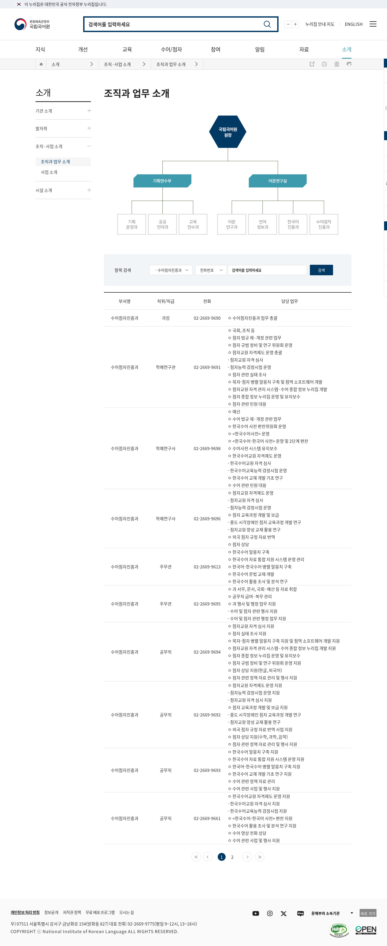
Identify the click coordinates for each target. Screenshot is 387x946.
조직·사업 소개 (49, 146)
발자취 (41, 128)
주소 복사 (312, 64)
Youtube (254, 913)
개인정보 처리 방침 (25, 912)
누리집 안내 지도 (320, 24)
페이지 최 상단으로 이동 (366, 890)
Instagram (269, 913)
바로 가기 (368, 913)
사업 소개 (49, 172)
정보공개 (51, 912)
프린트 (324, 64)
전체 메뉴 (373, 24)
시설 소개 (44, 190)
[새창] (336, 927)
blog (300, 913)
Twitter (285, 913)
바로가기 (92, 63)
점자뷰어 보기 (349, 64)
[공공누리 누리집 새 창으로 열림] (363, 927)
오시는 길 (126, 912)
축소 (291, 24)
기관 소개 (44, 111)
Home (41, 64)
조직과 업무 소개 (55, 161)
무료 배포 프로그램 (100, 912)
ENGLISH (354, 24)
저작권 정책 (72, 912)
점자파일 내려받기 (336, 64)
